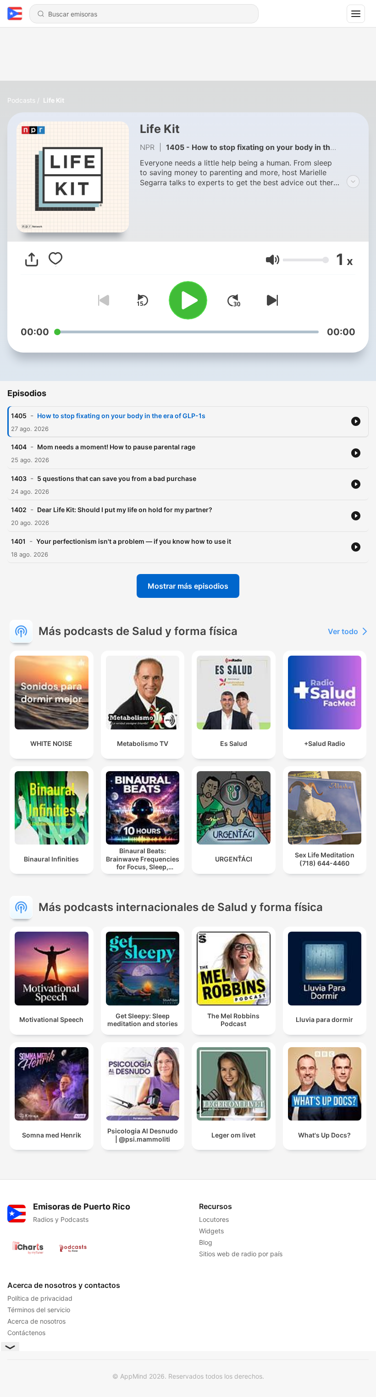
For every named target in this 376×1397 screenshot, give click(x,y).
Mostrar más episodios (188, 586)
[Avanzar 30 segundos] (234, 300)
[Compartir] (32, 259)
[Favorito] (55, 259)
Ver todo (343, 631)
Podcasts (21, 100)
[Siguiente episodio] (270, 300)
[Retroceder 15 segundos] (142, 300)
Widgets (211, 1231)
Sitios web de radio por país (240, 1254)
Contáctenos (26, 1332)
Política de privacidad (39, 1298)
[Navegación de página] (356, 14)
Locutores (214, 1219)
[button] (272, 259)
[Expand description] (353, 181)
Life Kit (53, 100)
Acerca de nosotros (36, 1321)
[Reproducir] (188, 300)
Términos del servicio (38, 1310)
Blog (205, 1242)
